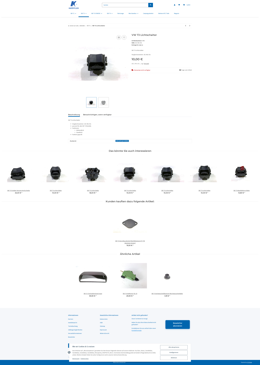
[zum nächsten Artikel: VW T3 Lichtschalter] (190, 26)
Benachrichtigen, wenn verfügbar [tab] (97, 115)
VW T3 (141, 45)
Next (255, 176)
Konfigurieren (174, 353)
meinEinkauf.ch (72, 323)
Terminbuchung (73, 326)
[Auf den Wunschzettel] (124, 37)
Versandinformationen (75, 333)
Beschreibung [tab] (74, 115)
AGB (101, 323)
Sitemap (102, 326)
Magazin (176, 13)
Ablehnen (174, 358)
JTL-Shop (249, 362)
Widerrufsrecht (104, 333)
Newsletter (71, 337)
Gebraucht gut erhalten (122, 141)
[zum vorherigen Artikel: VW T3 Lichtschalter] (186, 26)
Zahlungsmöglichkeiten (75, 330)
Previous (5, 176)
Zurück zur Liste (74, 26)
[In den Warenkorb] (69, 32)
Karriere (70, 319)
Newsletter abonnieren (177, 324)
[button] (174, 5)
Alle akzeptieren (174, 347)
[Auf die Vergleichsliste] (119, 37)
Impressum (75, 359)
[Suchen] (150, 5)
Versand (146, 64)
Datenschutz (85, 359)
